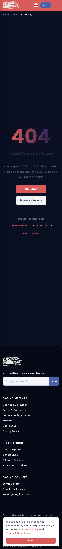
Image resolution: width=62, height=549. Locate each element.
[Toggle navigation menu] (56, 5)
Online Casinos (20, 225)
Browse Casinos (31, 200)
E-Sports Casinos (13, 460)
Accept (31, 540)
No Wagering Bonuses (16, 494)
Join (54, 381)
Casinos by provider (15, 405)
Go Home (31, 189)
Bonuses (42, 225)
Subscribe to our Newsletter (23, 373)
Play (15, 14)
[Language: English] (36, 5)
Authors (7, 420)
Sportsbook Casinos (15, 465)
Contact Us (9, 426)
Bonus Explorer (12, 483)
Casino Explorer (12, 449)
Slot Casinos (10, 454)
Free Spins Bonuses (14, 489)
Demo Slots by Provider (17, 415)
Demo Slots (31, 233)
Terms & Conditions (18, 533)
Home (6, 14)
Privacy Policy (30, 529)
